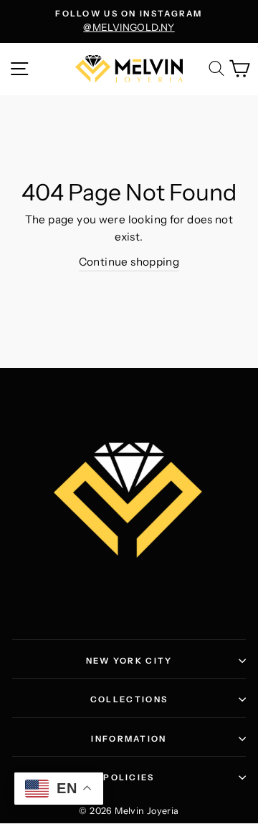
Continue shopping (129, 261)
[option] (129, 21)
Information (128, 739)
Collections (129, 699)
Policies (128, 777)
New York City (129, 661)
